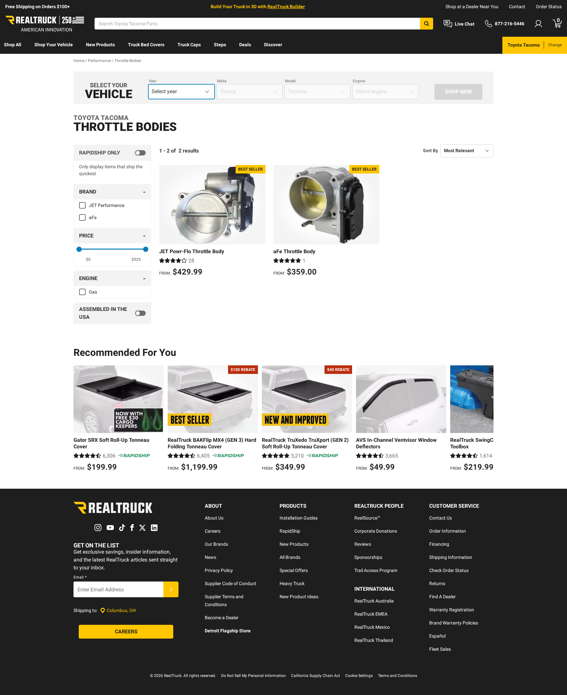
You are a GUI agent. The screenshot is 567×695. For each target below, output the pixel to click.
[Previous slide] (80, 419)
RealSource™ (367, 518)
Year (153, 81)
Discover (273, 44)
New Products (100, 44)
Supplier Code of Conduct (230, 583)
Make (221, 81)
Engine (359, 81)
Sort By (430, 150)
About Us (214, 518)
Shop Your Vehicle (53, 44)
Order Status (549, 6)
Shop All (12, 44)
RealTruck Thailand (373, 640)
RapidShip (290, 531)
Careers (212, 531)
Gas (93, 292)
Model (290, 81)
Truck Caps (189, 44)
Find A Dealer (442, 596)
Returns (437, 583)
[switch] (112, 153)
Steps (220, 44)
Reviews (362, 544)
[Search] (426, 24)
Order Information (447, 531)
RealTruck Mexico (372, 627)
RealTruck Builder (286, 6)
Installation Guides (299, 518)
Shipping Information (450, 557)
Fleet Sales (440, 649)
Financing (439, 544)
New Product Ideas (299, 596)
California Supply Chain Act (315, 675)
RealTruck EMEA (371, 614)
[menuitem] (12, 45)
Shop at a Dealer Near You (472, 6)
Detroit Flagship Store (228, 630)
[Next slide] (487, 419)
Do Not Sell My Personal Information (253, 675)
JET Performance (106, 205)
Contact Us (440, 518)
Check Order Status (449, 570)
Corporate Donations (375, 531)
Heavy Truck (292, 583)
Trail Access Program (375, 570)
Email (80, 577)
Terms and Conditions (397, 675)
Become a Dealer (222, 617)
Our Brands (216, 544)
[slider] (79, 249)
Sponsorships (368, 557)
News (210, 557)
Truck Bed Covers (146, 44)
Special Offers (294, 570)
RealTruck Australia (374, 600)
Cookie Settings (359, 675)
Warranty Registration (451, 609)
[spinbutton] (88, 259)
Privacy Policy (219, 570)
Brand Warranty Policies (453, 622)
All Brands (290, 557)
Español (437, 636)
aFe (92, 217)
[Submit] (170, 589)
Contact (517, 6)
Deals (245, 44)
